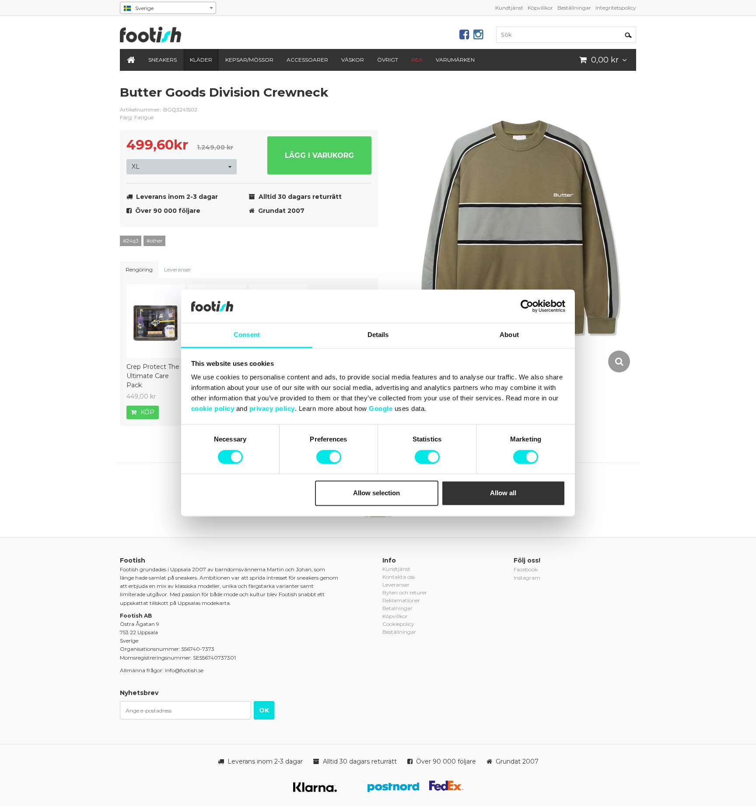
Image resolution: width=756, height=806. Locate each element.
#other (154, 241)
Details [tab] (378, 335)
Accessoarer (307, 59)
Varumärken (455, 59)
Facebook (526, 569)
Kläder (201, 59)
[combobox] (168, 8)
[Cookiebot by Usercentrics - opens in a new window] (527, 306)
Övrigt (387, 59)
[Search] (628, 34)
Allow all (503, 493)
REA (417, 59)
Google (380, 409)
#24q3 (130, 241)
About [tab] (509, 335)
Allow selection (376, 493)
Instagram (527, 577)
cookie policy (212, 409)
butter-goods (365, 99)
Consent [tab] (247, 335)
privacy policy (272, 409)
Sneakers (162, 59)
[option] (520, 229)
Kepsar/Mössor (249, 59)
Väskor (352, 59)
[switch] (328, 457)
